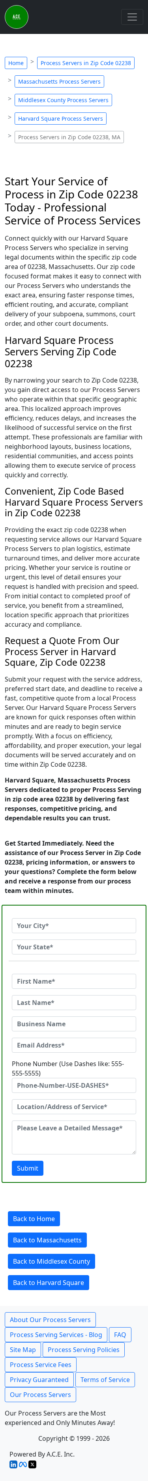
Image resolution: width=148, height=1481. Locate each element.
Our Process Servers (40, 1394)
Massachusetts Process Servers (59, 81)
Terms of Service (105, 1379)
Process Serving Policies (84, 1349)
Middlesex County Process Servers (63, 100)
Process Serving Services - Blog (56, 1334)
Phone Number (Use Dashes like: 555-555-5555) (68, 1068)
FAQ (120, 1334)
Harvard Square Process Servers (60, 118)
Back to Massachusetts (47, 1240)
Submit (27, 1168)
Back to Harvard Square (48, 1282)
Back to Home (34, 1218)
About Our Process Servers (50, 1319)
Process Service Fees (40, 1364)
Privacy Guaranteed (39, 1379)
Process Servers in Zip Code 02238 (86, 63)
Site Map (23, 1349)
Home (16, 63)
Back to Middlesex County (51, 1261)
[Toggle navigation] (132, 17)
